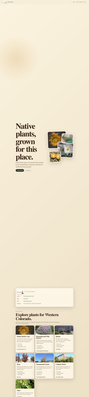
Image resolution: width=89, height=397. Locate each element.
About (77, 1)
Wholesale (81, 1)
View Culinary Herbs (59, 377)
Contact (84, 1)
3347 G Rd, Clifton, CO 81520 (28, 296)
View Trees (19, 377)
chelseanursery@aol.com (27, 301)
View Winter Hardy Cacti (21, 349)
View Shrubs (58, 349)
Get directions (28, 170)
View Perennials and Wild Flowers (42, 350)
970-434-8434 (25, 298)
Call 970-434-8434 (20, 170)
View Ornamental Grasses (40, 377)
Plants (74, 1)
